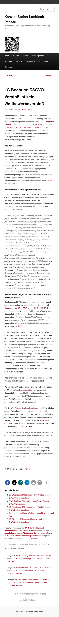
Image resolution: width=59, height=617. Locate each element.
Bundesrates (30, 408)
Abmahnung (28, 533)
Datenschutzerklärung (43, 533)
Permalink (32, 538)
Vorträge (8, 61)
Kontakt (28, 468)
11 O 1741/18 (37, 308)
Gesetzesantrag (25, 390)
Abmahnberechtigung (13, 533)
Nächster (50, 75)
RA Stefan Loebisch (33, 528)
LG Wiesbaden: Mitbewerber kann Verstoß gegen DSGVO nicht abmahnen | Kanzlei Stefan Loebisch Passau (29, 570)
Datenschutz (10, 67)
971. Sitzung (16, 408)
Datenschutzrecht (11, 530)
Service (19, 61)
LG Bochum (9, 535)
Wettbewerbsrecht (27, 530)
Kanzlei (16, 55)
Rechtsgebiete (38, 55)
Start (7, 55)
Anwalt (25, 55)
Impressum (43, 61)
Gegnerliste (30, 61)
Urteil (35, 535)
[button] (7, 482)
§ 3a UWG (17, 326)
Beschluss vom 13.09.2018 (15, 308)
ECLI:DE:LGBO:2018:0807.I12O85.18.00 (27, 127)
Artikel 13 (13, 218)
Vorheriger (9, 75)
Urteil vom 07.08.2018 (33, 124)
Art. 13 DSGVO (32, 441)
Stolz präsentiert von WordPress (29, 611)
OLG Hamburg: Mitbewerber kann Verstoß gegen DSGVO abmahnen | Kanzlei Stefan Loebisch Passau (29, 558)
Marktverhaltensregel (24, 535)
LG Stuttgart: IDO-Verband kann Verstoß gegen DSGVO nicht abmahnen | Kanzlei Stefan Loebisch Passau (28, 582)
